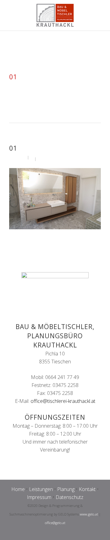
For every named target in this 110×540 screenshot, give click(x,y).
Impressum (39, 497)
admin (19, 157)
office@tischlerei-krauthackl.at (63, 401)
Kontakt (87, 489)
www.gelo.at (89, 514)
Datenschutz (69, 497)
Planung (66, 489)
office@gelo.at (55, 522)
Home (18, 489)
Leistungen (41, 489)
